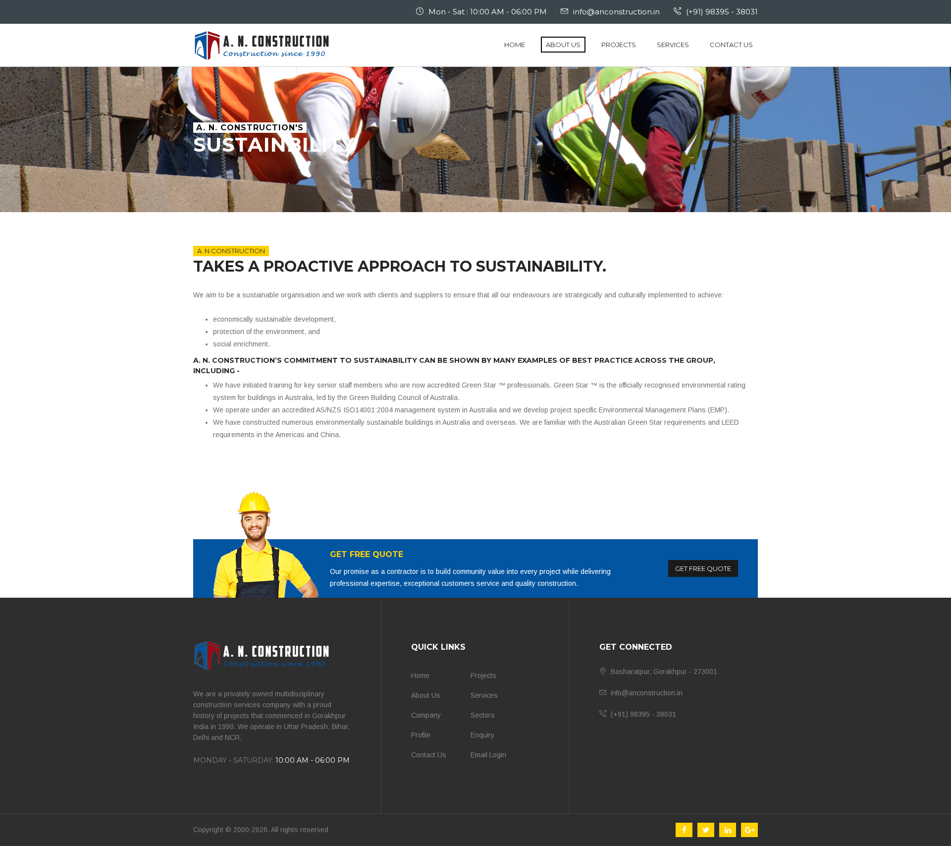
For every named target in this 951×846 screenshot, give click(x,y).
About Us (563, 45)
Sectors (483, 715)
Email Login (488, 755)
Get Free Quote (703, 568)
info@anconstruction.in (616, 11)
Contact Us (731, 45)
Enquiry (482, 735)
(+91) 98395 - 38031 (722, 11)
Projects (618, 45)
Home (514, 45)
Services (673, 45)
